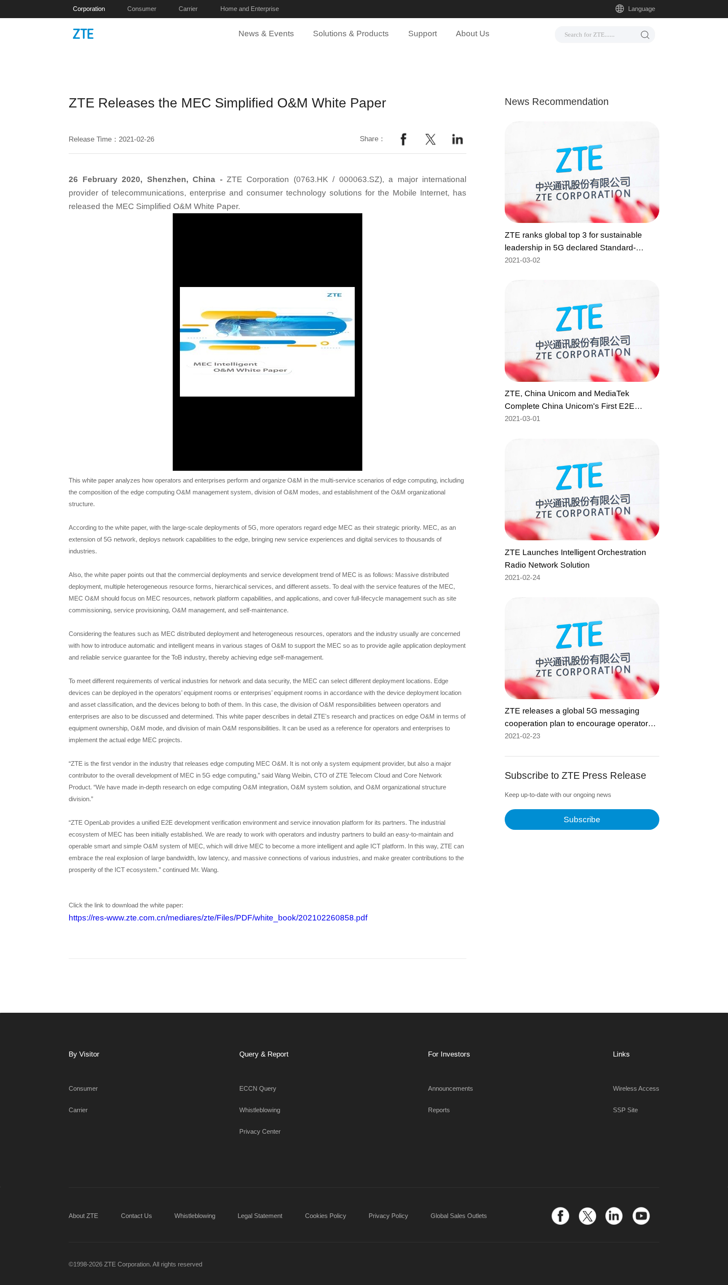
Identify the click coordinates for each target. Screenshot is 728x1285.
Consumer (141, 8)
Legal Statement (260, 1215)
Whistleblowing (259, 1109)
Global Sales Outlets (459, 1215)
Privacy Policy (388, 1215)
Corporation (89, 8)
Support (422, 33)
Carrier (188, 8)
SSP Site (625, 1109)
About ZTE (83, 1215)
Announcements (450, 1088)
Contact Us (136, 1215)
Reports (439, 1109)
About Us (473, 33)
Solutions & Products (351, 33)
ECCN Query (257, 1088)
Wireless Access (636, 1088)
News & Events (266, 33)
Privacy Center (260, 1131)
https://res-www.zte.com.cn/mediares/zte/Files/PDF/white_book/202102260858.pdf (218, 917)
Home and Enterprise (249, 8)
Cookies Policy (325, 1215)
